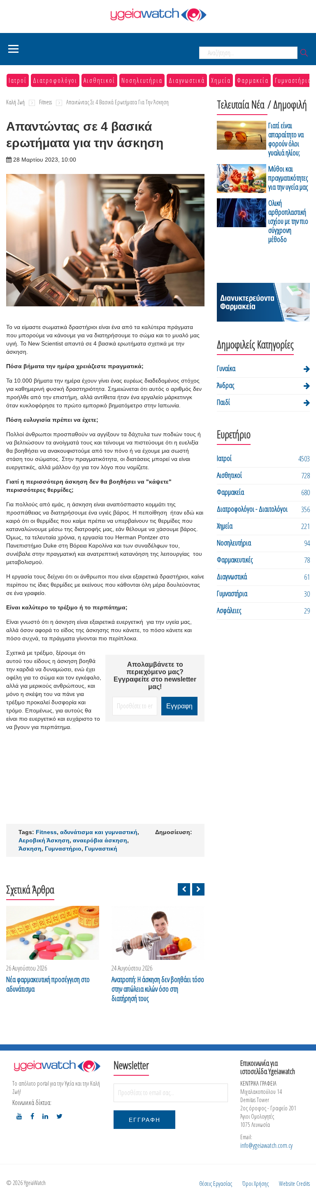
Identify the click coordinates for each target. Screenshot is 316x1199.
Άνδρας (225, 385)
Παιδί (223, 402)
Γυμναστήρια (293, 80)
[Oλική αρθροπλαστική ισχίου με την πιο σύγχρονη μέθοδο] (241, 222)
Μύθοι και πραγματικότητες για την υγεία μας (288, 177)
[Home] (158, 15)
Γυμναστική (101, 848)
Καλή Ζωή (15, 102)
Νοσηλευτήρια (142, 80)
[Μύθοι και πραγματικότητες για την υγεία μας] (241, 179)
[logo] (56, 1066)
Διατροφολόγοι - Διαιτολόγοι (252, 509)
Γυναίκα (226, 368)
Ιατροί (18, 80)
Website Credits (294, 1183)
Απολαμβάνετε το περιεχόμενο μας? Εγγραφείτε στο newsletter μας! (155, 675)
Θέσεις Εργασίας (215, 1183)
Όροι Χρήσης (255, 1183)
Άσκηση (30, 848)
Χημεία (221, 80)
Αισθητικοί (99, 80)
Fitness (45, 102)
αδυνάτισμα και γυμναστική (98, 832)
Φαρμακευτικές (235, 559)
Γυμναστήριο (63, 848)
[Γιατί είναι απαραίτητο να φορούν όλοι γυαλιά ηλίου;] (241, 140)
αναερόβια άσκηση (100, 840)
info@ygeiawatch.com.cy (266, 1145)
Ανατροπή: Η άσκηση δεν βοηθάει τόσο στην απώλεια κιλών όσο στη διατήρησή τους (158, 989)
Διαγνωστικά (187, 80)
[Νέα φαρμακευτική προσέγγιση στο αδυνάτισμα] (52, 933)
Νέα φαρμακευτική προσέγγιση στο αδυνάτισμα (48, 984)
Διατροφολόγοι (55, 80)
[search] (304, 53)
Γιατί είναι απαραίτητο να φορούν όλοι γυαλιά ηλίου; (286, 139)
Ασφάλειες (229, 610)
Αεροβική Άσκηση (44, 840)
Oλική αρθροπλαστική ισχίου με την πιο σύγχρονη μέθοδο (288, 221)
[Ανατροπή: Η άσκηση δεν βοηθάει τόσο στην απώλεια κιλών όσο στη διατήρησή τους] (158, 933)
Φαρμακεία (253, 80)
